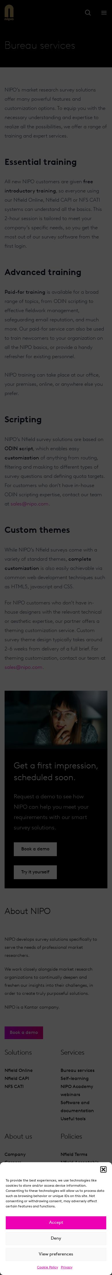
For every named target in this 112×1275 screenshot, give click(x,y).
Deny (56, 1238)
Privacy (66, 1267)
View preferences (56, 1254)
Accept (56, 1223)
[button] (103, 1169)
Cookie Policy (47, 1267)
